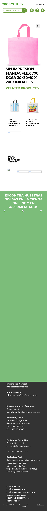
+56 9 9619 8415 (17, 429)
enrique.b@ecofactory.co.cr (19, 446)
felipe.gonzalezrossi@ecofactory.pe (23, 469)
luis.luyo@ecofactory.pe (17, 472)
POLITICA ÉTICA (14, 486)
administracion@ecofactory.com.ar (22, 395)
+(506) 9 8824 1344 (19, 452)
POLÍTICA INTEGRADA (16, 489)
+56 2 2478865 (17, 426)
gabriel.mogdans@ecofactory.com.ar (23, 412)
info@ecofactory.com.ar (17, 387)
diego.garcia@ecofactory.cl (19, 423)
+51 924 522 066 (18, 466)
